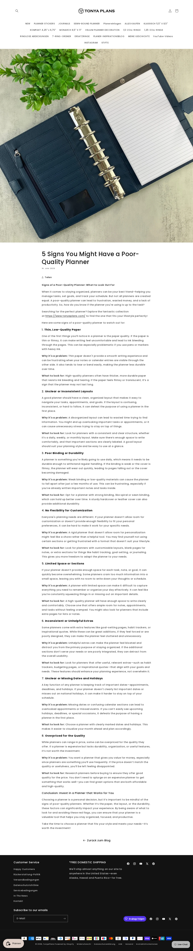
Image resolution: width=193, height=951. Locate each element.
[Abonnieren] (64, 918)
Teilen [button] (48, 277)
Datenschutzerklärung (104, 944)
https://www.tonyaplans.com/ (65, 316)
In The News (21, 895)
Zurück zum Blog (99, 840)
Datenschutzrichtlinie (26, 885)
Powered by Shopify (64, 944)
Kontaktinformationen (147, 944)
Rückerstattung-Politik (27, 874)
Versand (129, 944)
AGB (120, 944)
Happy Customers (24, 869)
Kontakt (18, 901)
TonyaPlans (48, 944)
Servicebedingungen (26, 890)
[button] (17, 11)
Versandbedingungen (26, 879)
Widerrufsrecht (84, 944)
